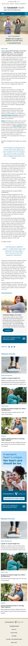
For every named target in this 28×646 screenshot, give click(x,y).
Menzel (3, 121)
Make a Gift (14, 642)
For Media (14, 636)
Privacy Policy (14, 632)
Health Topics (5, 406)
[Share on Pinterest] (14, 347)
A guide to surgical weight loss (10, 378)
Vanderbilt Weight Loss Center (9, 115)
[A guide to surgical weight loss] (14, 365)
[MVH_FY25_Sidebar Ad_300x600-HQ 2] (14, 476)
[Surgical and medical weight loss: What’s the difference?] (14, 395)
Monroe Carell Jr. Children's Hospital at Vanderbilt (14, 3)
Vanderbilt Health (14, 626)
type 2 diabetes (17, 126)
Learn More (8, 330)
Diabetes (3, 436)
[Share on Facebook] (9, 347)
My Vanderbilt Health (15, 43)
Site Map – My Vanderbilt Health (14, 639)
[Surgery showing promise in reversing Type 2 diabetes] (14, 425)
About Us (14, 629)
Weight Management (14, 36)
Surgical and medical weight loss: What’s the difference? (13, 409)
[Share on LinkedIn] (11, 347)
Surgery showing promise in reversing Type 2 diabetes (12, 439)
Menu (2, 13)
